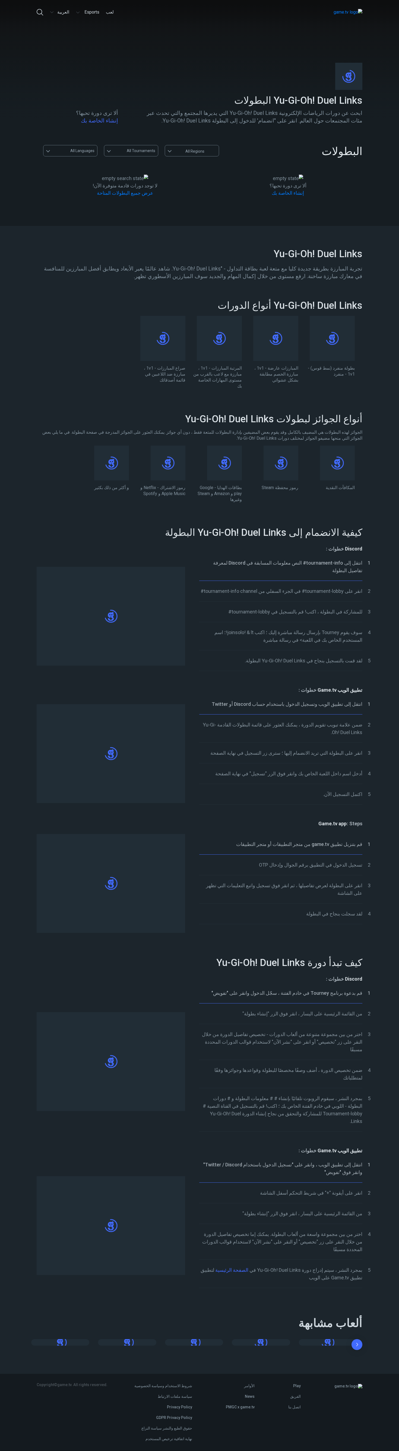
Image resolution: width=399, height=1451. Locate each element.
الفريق (295, 1396)
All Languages (82, 151)
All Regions (194, 151)
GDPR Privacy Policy (174, 1417)
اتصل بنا (294, 1407)
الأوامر (249, 1386)
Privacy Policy (179, 1407)
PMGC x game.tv (240, 1407)
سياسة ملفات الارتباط (175, 1396)
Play (297, 1386)
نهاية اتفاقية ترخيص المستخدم (168, 1439)
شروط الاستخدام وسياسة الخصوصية (163, 1386)
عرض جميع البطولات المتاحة (125, 193)
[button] (357, 1346)
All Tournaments (141, 151)
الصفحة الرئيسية (231, 1270)
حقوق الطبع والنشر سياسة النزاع (166, 1428)
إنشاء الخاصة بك (99, 120)
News (250, 1396)
